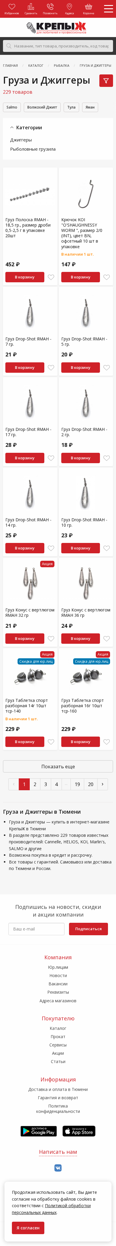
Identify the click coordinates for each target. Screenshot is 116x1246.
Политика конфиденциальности (58, 1108)
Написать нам (58, 1151)
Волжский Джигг (42, 107)
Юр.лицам (58, 967)
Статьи (58, 1061)
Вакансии (58, 984)
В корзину (25, 277)
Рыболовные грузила (33, 149)
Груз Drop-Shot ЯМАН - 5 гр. (84, 341)
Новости (58, 975)
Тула (71, 107)
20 (90, 784)
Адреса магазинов (58, 1000)
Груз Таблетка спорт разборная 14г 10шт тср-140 (26, 705)
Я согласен (28, 1228)
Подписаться (88, 928)
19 (77, 784)
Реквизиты (58, 992)
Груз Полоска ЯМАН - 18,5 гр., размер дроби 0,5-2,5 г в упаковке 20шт (28, 228)
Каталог (58, 1028)
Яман (90, 107)
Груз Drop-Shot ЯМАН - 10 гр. (84, 522)
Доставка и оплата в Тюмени (58, 1089)
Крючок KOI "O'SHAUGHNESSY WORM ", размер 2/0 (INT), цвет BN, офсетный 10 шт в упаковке (81, 233)
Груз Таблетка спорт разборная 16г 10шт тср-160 (82, 705)
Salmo (12, 107)
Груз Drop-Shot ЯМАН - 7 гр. (28, 341)
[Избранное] (51, 277)
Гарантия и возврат (58, 1097)
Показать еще (58, 766)
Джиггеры (21, 140)
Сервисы (58, 1045)
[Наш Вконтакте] (58, 1168)
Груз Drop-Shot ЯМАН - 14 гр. (28, 522)
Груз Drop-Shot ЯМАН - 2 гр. (84, 431)
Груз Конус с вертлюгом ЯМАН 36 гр (85, 612)
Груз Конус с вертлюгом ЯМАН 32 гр (29, 612)
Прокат (58, 1036)
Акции (58, 1053)
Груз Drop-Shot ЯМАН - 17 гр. (28, 431)
